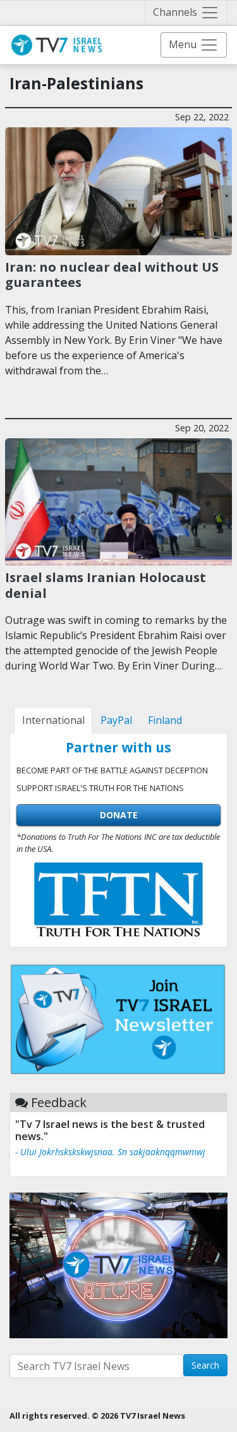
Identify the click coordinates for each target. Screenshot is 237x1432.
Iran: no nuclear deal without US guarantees (112, 274)
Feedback (59, 1102)
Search (205, 1365)
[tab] (53, 720)
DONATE (119, 815)
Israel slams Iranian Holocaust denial (105, 584)
